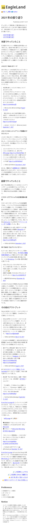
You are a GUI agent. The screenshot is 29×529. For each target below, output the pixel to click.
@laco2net (6, 427)
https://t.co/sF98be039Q (10, 360)
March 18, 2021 (19, 337)
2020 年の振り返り (8, 35)
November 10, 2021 (17, 449)
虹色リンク (6, 495)
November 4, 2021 (20, 243)
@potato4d (12, 431)
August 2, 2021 (19, 366)
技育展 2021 (16, 168)
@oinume (7, 222)
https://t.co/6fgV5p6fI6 (12, 333)
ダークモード (6, 493)
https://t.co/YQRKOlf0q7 (9, 394)
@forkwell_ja (5, 459)
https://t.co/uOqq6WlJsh (9, 441)
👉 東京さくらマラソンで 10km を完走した (15, 480)
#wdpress (16, 356)
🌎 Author (14, 12)
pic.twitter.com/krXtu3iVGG (10, 444)
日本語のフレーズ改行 (9, 491)
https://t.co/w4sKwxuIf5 (9, 104)
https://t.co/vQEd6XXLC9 (19, 275)
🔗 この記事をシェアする (20, 472)
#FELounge (6, 153)
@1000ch (22, 379)
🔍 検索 (8, 12)
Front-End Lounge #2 (7, 402)
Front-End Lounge (6, 452)
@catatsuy (11, 259)
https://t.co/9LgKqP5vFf (9, 362)
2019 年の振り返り (8, 37)
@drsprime (20, 229)
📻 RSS (3, 12)
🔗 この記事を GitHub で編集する (18, 474)
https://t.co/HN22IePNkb (17, 153)
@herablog (22, 429)
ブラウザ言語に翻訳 (8, 497)
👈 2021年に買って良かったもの (18, 477)
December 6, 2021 (20, 165)
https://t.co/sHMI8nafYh (9, 240)
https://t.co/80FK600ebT (15, 161)
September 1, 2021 (8, 127)
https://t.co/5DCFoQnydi (10, 122)
